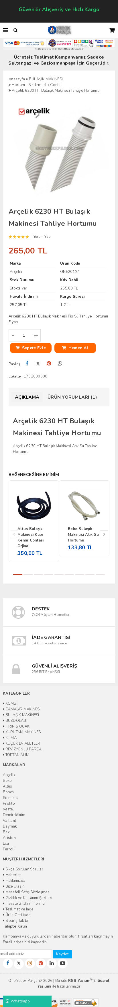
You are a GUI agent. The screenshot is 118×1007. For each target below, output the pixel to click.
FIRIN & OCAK (17, 726)
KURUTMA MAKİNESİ (23, 732)
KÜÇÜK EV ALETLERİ (22, 743)
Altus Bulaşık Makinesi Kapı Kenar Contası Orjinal (30, 537)
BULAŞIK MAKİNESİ (21, 715)
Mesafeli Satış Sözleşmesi (27, 892)
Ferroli (9, 849)
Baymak (10, 826)
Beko (7, 780)
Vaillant (9, 820)
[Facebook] (27, 364)
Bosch (8, 792)
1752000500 (36, 376)
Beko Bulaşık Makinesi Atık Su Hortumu (83, 534)
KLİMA (10, 737)
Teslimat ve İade (18, 909)
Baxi (7, 832)
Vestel (8, 809)
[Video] (63, 963)
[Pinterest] (49, 364)
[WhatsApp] (60, 364)
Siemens (10, 797)
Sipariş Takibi (16, 920)
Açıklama (27, 397)
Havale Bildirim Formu (24, 903)
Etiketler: (16, 376)
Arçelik (9, 775)
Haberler (12, 875)
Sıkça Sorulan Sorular (23, 869)
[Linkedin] (52, 963)
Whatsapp (19, 1001)
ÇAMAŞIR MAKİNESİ (22, 709)
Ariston (9, 837)
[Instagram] (30, 963)
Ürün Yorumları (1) (72, 397)
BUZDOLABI (15, 720)
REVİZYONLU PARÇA (23, 749)
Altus (7, 786)
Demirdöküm (14, 815)
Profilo (9, 803)
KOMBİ (10, 703)
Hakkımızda (14, 880)
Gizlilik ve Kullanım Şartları (28, 897)
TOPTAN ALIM (16, 755)
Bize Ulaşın (14, 886)
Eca (6, 843)
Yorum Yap (42, 236)
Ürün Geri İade (17, 915)
